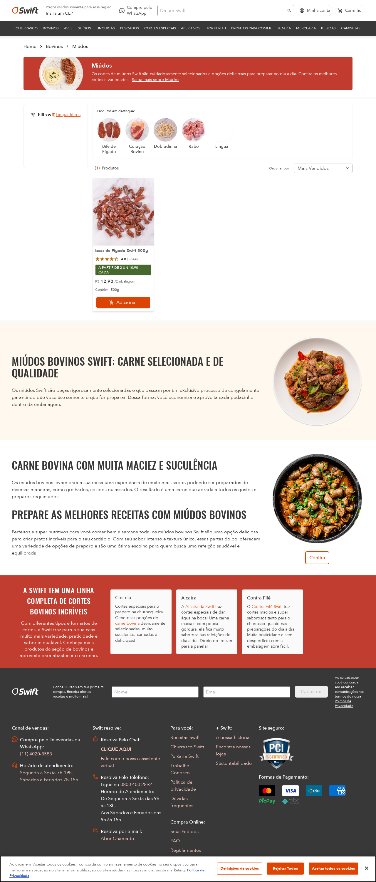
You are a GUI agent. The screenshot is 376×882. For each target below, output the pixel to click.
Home (30, 46)
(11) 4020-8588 (36, 754)
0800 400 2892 (136, 784)
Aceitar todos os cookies (333, 868)
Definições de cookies (239, 868)
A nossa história (233, 737)
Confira (317, 558)
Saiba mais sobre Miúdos (155, 80)
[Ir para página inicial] (25, 10)
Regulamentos (185, 850)
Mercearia (306, 28)
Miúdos (80, 46)
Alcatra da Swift (199, 606)
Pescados (129, 28)
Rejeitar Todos (285, 868)
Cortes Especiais (160, 28)
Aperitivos (190, 28)
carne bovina (127, 623)
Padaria (283, 28)
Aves (68, 28)
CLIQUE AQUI (116, 749)
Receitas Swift (185, 737)
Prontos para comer (251, 28)
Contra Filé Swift (267, 606)
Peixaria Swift (184, 756)
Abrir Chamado (117, 838)
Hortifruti (216, 28)
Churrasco (27, 28)
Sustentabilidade (234, 763)
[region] (188, 869)
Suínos (84, 28)
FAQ (175, 841)
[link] (59, 13)
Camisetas (350, 28)
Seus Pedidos (184, 831)
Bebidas (328, 28)
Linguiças (105, 28)
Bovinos (51, 28)
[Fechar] (366, 868)
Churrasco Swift (187, 747)
